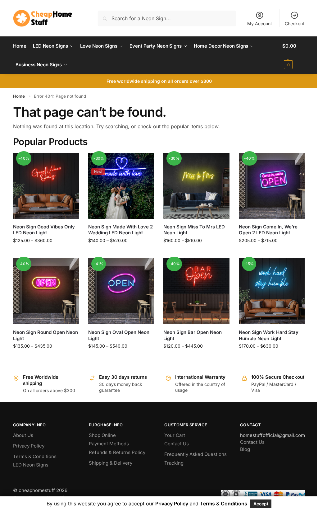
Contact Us (176, 444)
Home (19, 96)
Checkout (294, 23)
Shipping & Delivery (110, 463)
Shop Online (102, 435)
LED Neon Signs (30, 465)
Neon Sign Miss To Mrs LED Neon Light (194, 230)
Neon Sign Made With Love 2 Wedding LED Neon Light (120, 230)
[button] (293, 55)
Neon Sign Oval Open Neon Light (118, 335)
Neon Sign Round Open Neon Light (45, 335)
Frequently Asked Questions (195, 454)
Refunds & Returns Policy (117, 452)
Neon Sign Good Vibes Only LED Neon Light (44, 230)
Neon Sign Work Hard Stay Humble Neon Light (268, 335)
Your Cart (174, 435)
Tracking (174, 463)
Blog (245, 449)
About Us (23, 435)
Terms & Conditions (35, 456)
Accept (260, 503)
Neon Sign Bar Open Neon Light (192, 335)
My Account (259, 23)
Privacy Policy (28, 446)
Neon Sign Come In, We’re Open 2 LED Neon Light (268, 230)
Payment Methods (109, 444)
